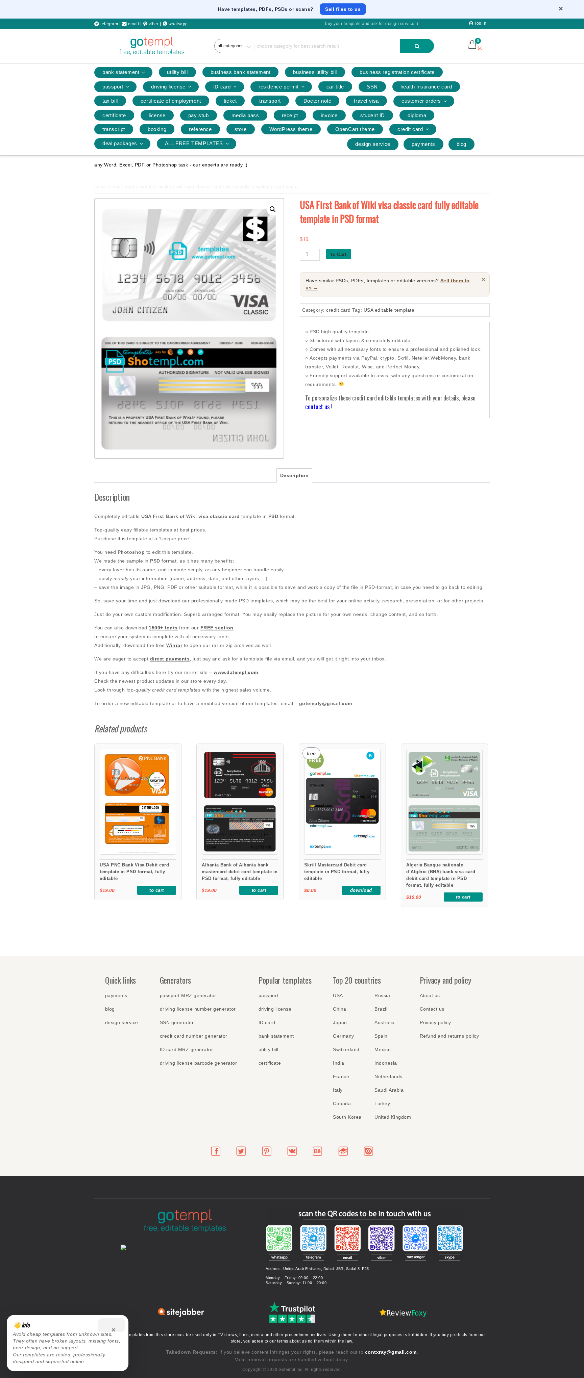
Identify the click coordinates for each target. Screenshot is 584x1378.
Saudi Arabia (389, 1090)
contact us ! (318, 406)
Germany (343, 1036)
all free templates (194, 143)
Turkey (382, 1103)
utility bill (177, 72)
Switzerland (346, 1049)
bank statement (120, 72)
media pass (245, 115)
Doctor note (317, 101)
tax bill (110, 101)
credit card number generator (193, 1036)
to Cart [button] (156, 890)
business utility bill (315, 72)
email (133, 24)
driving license (168, 86)
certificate (114, 115)
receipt (290, 115)
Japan (340, 1022)
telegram (108, 24)
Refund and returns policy (449, 1036)
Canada (342, 1103)
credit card (410, 129)
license (157, 115)
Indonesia (385, 1063)
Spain (381, 1036)
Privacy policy (435, 1022)
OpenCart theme (355, 129)
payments (423, 144)
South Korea (347, 1117)
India (338, 1063)
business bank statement (241, 72)
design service (372, 144)
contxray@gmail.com (391, 1352)
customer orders (421, 101)
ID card (222, 86)
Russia (382, 995)
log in (480, 23)
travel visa (366, 101)
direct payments (170, 658)
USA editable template (389, 310)
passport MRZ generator (188, 995)
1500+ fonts (163, 627)
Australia (384, 1022)
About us (430, 995)
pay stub (198, 115)
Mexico (382, 1049)
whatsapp (178, 24)
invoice (329, 115)
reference (200, 129)
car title (335, 86)
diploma (417, 115)
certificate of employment (171, 101)
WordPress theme (291, 129)
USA (338, 995)
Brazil (380, 1009)
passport (112, 86)
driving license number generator (198, 1009)
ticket (230, 101)
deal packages (119, 143)
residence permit (279, 86)
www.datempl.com (236, 672)
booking (157, 129)
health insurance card (426, 86)
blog (461, 144)
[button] (273, 209)
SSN (372, 86)
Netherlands (388, 1076)
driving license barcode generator (198, 1063)
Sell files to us (343, 9)
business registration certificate (397, 72)
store (241, 129)
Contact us (432, 1009)
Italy (338, 1090)
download (361, 890)
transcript (113, 129)
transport (270, 101)
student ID (372, 115)
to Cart (338, 254)
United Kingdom (392, 1117)
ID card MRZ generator (186, 1049)
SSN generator (177, 1022)
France (341, 1076)
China (339, 1009)
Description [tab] (294, 475)
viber (154, 24)
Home (100, 186)
